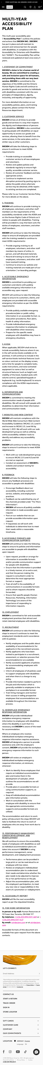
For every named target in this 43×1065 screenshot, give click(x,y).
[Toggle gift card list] (38, 1021)
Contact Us (20, 987)
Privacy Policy (30, 985)
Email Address (8, 974)
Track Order (9, 1003)
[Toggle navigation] (3, 7)
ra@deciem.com (18, 922)
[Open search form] (25, 7)
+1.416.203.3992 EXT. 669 (26, 917)
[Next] (41, 2)
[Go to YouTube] (18, 1051)
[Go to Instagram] (10, 1051)
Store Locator (10, 1012)
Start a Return (10, 999)
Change (27, 1041)
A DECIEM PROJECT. (9, 1062)
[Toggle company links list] (38, 1029)
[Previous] (1, 2)
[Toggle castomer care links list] (38, 1025)
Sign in (6, 1007)
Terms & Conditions (8, 1060)
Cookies (30, 1060)
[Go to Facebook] (3, 1051)
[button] (36, 1052)
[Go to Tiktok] (25, 1051)
